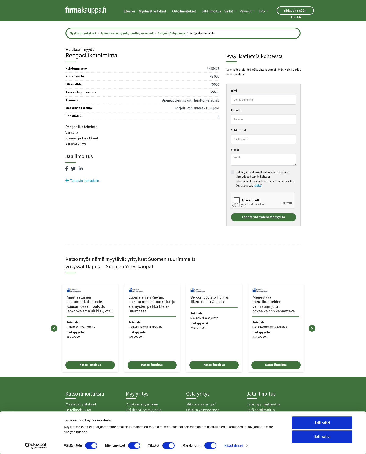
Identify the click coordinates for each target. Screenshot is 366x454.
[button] (54, 328)
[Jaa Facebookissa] (66, 169)
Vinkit (229, 11)
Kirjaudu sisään (295, 10)
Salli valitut (322, 436)
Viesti (235, 150)
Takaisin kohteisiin (84, 180)
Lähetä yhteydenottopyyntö (263, 217)
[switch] (134, 445)
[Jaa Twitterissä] (73, 169)
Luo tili (296, 17)
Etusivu (129, 11)
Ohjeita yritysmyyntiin (143, 409)
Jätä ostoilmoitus (261, 409)
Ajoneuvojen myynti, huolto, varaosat (127, 33)
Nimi (234, 90)
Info (262, 11)
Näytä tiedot (233, 445)
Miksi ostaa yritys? (201, 404)
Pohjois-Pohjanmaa (171, 33)
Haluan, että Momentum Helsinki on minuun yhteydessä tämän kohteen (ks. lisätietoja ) (265, 178)
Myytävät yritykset (152, 11)
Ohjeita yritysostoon (202, 409)
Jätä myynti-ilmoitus (263, 404)
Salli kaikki (322, 422)
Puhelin (236, 110)
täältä (257, 185)
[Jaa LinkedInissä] (81, 169)
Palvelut (246, 11)
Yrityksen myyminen (142, 404)
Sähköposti (239, 130)
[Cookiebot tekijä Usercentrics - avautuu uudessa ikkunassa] (35, 446)
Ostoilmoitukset (184, 11)
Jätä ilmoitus (211, 11)
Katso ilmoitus (90, 365)
